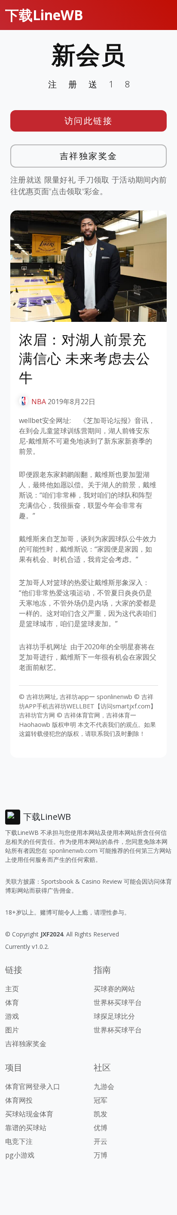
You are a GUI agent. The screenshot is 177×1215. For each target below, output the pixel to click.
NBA (38, 401)
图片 (12, 1030)
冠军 (100, 1100)
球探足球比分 (114, 1016)
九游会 (104, 1086)
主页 (12, 988)
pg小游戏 (19, 1155)
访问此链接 (88, 120)
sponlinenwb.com (73, 850)
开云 (100, 1141)
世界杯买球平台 (118, 1002)
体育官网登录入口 (32, 1086)
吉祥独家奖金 (89, 156)
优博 (100, 1127)
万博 (100, 1155)
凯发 (100, 1114)
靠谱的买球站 (25, 1127)
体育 (12, 1002)
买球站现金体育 (29, 1114)
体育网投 (19, 1100)
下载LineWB (44, 15)
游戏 (12, 1016)
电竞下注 (19, 1141)
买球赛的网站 (114, 988)
